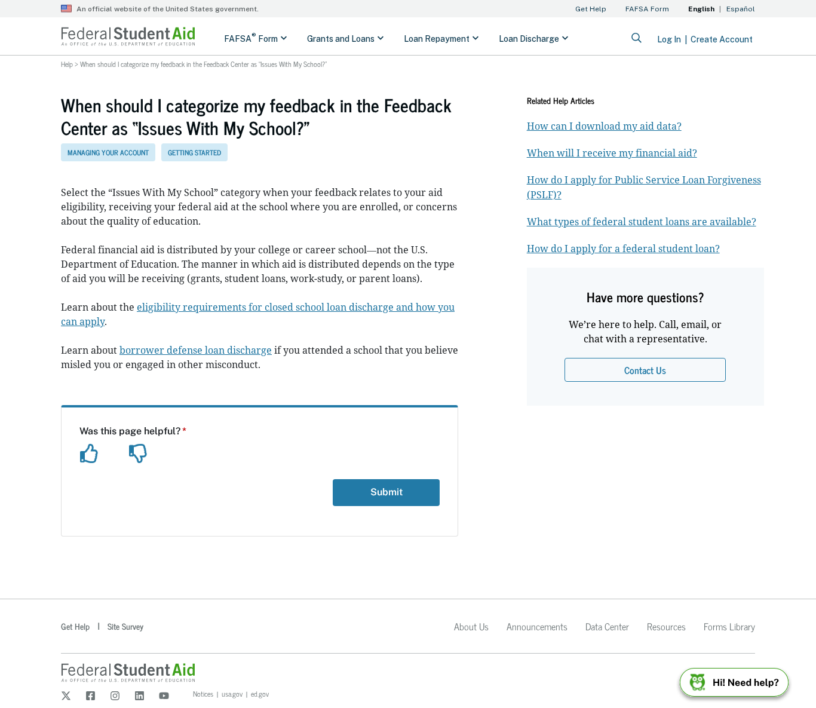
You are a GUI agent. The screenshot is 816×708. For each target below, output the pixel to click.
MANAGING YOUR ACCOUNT (108, 152)
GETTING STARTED (194, 152)
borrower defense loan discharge (195, 350)
